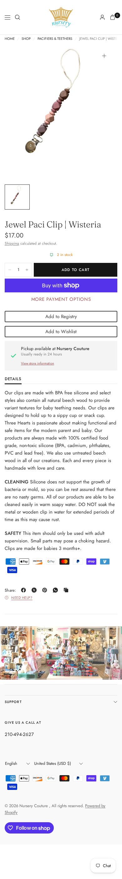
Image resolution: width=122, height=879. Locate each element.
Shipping (12, 243)
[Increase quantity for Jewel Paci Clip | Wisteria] (27, 269)
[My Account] (102, 17)
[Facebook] (24, 590)
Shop (26, 38)
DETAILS (13, 379)
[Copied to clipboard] (67, 590)
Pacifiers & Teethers (55, 38)
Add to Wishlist (61, 331)
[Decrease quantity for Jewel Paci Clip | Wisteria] (9, 269)
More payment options (61, 299)
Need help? (22, 597)
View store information (37, 363)
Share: (10, 590)
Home (10, 38)
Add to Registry (61, 316)
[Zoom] (104, 56)
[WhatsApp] (56, 590)
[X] (35, 590)
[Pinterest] (46, 590)
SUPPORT (13, 701)
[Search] (18, 17)
